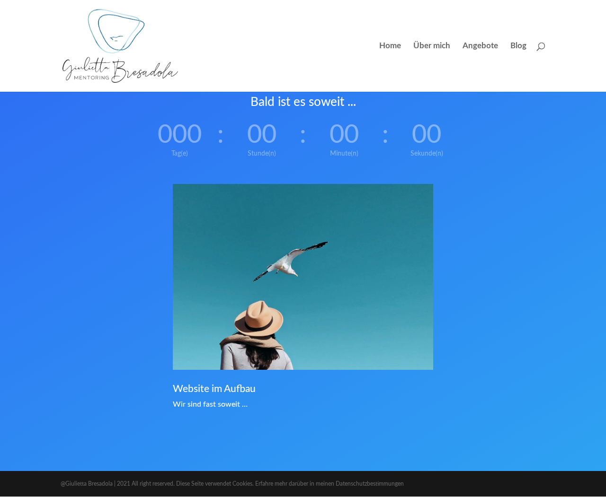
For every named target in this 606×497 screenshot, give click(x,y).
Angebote (480, 46)
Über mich (431, 46)
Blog (518, 46)
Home (390, 46)
